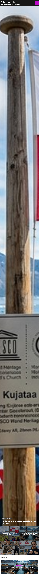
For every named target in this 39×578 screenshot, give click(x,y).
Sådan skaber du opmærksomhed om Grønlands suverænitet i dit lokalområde (9, 548)
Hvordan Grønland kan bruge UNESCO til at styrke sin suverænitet (19, 522)
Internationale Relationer (7, 518)
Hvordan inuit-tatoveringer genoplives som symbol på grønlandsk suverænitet (29, 548)
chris (2, 524)
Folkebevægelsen (9, 2)
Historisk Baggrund (29, 531)
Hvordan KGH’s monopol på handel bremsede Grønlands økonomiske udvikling (29, 534)
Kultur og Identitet (29, 545)
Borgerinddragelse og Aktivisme (9, 545)
